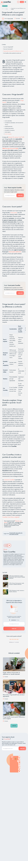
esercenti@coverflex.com (6, 788)
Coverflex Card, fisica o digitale (10, 517)
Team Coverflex (10, 18)
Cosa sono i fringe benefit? (8, 46)
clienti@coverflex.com (5, 785)
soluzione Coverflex (9, 479)
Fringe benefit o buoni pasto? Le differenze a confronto (13, 51)
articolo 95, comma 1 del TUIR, (16, 137)
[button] (18, 2)
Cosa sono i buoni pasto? (8, 49)
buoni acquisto (8, 134)
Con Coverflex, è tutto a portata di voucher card (12, 53)
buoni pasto (14, 212)
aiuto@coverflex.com (5, 792)
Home (3, 8)
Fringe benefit (7, 9)
